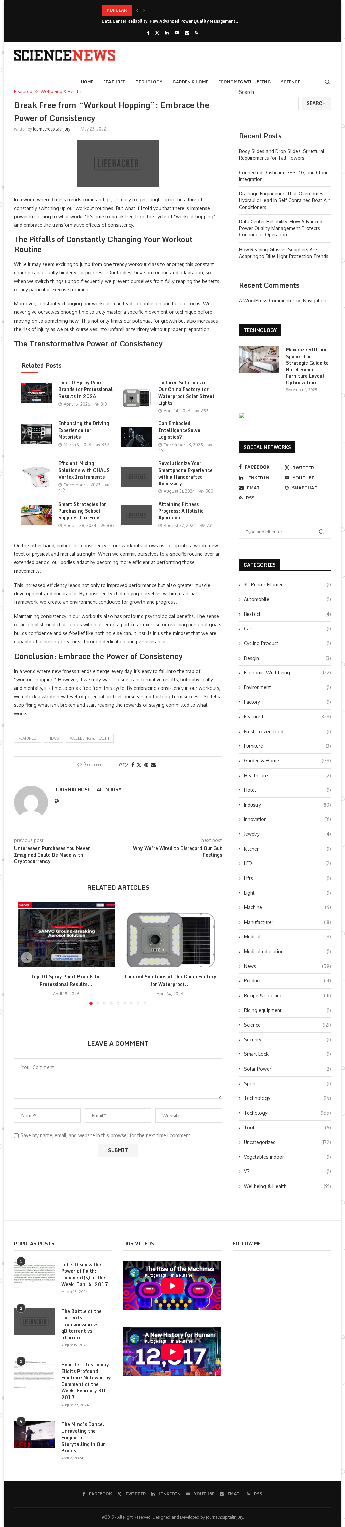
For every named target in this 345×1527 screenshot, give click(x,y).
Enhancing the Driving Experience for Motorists (83, 430)
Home (87, 82)
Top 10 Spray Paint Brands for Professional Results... (66, 980)
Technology (287, 1098)
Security (287, 1039)
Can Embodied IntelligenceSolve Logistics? (179, 430)
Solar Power (287, 1069)
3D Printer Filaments (287, 584)
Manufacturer (287, 922)
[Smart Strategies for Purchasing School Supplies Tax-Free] (36, 515)
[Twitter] (157, 32)
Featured (114, 82)
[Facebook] (148, 32)
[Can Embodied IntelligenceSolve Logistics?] (136, 437)
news (53, 738)
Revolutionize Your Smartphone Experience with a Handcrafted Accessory (185, 473)
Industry (287, 805)
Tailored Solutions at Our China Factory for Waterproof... (170, 980)
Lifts (287, 878)
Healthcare (287, 775)
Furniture (287, 746)
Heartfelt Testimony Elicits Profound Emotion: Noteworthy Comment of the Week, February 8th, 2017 (86, 1381)
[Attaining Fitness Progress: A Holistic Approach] (136, 515)
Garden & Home (190, 82)
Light (287, 893)
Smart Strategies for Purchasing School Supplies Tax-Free (82, 510)
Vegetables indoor (287, 1157)
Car (287, 628)
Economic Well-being (244, 82)
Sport (287, 1083)
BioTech (287, 614)
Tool (287, 1127)
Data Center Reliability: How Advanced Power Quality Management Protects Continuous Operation (280, 228)
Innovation (287, 819)
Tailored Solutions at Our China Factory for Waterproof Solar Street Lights (186, 393)
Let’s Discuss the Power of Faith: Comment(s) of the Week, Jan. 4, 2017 (84, 1274)
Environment (287, 687)
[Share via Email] (153, 765)
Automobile (287, 599)
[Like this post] (125, 765)
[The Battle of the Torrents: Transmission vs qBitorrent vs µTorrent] (34, 1321)
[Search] (327, 82)
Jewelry (287, 834)
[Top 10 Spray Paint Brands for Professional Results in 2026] (36, 393)
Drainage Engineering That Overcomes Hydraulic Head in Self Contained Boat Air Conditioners (284, 200)
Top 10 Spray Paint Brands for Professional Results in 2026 (85, 389)
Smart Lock (287, 1054)
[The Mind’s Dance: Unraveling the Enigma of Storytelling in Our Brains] (34, 1434)
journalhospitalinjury (51, 129)
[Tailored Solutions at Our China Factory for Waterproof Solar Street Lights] (136, 396)
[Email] (187, 32)
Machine (287, 907)
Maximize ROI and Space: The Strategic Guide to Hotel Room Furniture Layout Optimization (307, 366)
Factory (287, 702)
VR (287, 1171)
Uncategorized (287, 1142)
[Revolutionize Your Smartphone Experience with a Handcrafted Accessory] (136, 477)
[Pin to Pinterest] (146, 765)
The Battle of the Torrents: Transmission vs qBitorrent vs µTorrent (81, 1324)
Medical (287, 936)
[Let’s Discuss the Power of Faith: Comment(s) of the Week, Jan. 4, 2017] (34, 1274)
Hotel (287, 790)
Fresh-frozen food (287, 731)
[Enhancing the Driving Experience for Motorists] (36, 434)
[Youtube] (177, 32)
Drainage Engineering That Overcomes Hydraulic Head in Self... (164, 10)
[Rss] (196, 32)
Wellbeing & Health (89, 738)
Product (287, 980)
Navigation (314, 300)
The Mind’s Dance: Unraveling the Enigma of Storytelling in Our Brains (83, 1437)
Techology (149, 82)
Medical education (287, 951)
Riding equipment (287, 1010)
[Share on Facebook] (132, 765)
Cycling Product (287, 643)
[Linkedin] (167, 32)
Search (246, 92)
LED (287, 863)
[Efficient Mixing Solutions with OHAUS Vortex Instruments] (36, 477)
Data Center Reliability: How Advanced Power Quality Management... (171, 21)
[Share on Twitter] (139, 765)
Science (290, 82)
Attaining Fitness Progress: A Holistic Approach (181, 510)
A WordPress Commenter (266, 300)
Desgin (287, 658)
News (287, 966)
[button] (137, 10)
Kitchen (287, 849)
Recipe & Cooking (287, 995)
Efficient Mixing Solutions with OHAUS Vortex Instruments (84, 470)
